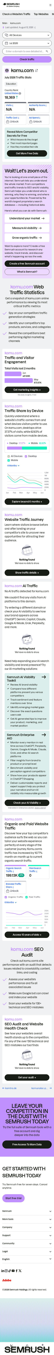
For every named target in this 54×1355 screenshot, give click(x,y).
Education (11, 84)
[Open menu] (50, 5)
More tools (7, 1219)
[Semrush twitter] (20, 1271)
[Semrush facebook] (16, 1271)
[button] (35, 27)
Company (7, 1227)
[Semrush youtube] (13, 1271)
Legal (5, 1251)
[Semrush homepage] (11, 5)
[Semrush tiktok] (9, 1271)
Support (6, 1235)
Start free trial (13, 1198)
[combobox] (23, 51)
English (6, 1259)
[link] (16, 14)
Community (8, 1243)
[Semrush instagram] (6, 1271)
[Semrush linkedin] (2, 1271)
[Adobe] (6, 1280)
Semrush (7, 1211)
